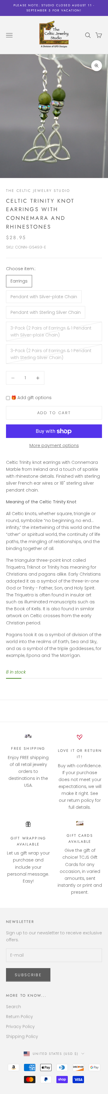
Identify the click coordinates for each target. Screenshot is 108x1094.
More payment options (54, 445)
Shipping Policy (22, 1036)
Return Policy (19, 1017)
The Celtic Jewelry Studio (38, 190)
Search (13, 1007)
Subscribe (28, 975)
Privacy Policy (20, 1027)
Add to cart (54, 413)
